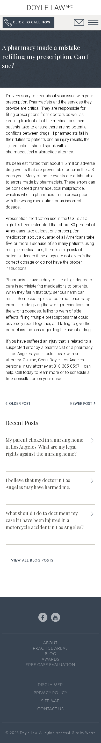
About (50, 643)
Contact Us (50, 709)
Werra (90, 732)
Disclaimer (50, 685)
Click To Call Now (32, 22)
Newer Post (81, 403)
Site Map (50, 701)
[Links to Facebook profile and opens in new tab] (42, 617)
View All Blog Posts (32, 560)
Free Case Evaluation (50, 665)
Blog (50, 654)
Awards (50, 659)
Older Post (19, 403)
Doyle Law (49, 7)
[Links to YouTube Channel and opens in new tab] (55, 617)
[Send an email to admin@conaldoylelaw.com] (79, 23)
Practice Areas (50, 648)
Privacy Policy (50, 693)
